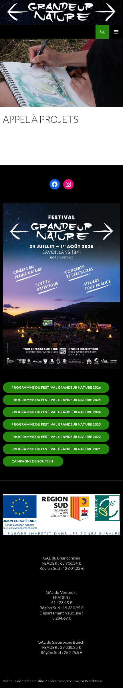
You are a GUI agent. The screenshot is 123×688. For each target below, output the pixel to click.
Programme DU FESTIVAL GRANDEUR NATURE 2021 (56, 449)
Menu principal (116, 32)
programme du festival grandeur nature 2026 (56, 387)
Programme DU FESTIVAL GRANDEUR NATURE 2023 (56, 424)
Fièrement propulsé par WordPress (75, 681)
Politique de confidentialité (23, 681)
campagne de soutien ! (33, 461)
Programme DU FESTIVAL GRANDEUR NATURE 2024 (56, 412)
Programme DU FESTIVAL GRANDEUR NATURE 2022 (56, 436)
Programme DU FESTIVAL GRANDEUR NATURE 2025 (56, 400)
